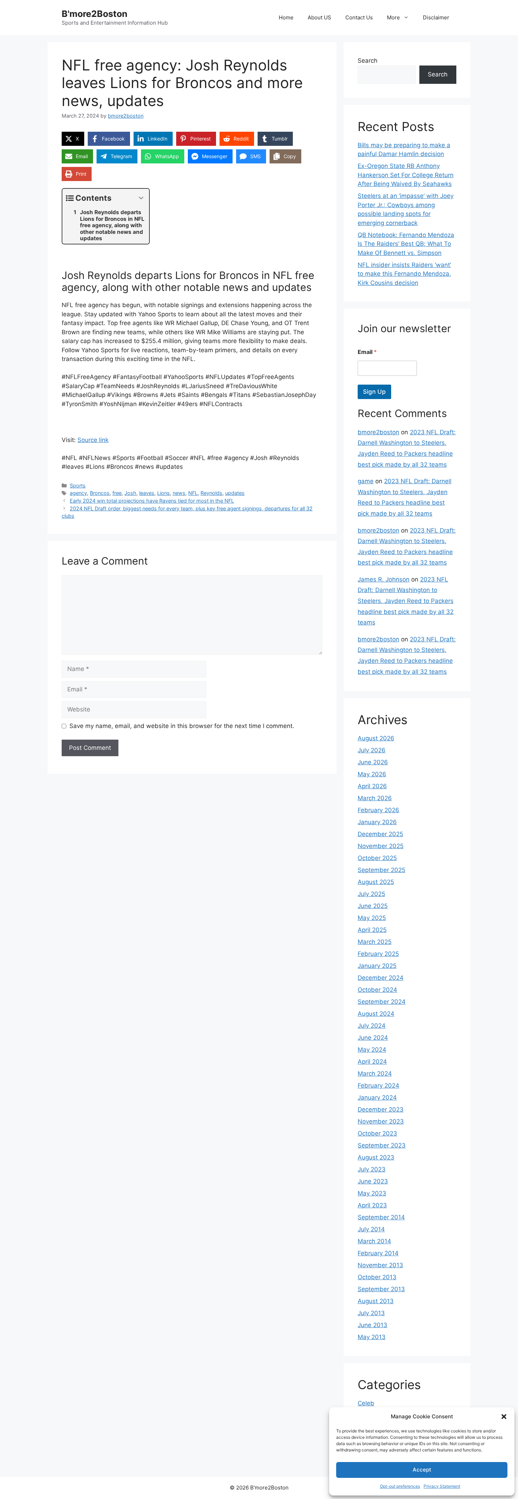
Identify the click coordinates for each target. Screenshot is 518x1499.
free (117, 493)
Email (367, 352)
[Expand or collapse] (141, 198)
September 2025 (381, 869)
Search (367, 60)
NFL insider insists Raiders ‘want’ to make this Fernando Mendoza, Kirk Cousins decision (404, 273)
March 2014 (374, 1241)
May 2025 (372, 917)
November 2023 (381, 1121)
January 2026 (377, 822)
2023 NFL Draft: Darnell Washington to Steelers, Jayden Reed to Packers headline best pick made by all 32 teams (406, 601)
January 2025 (377, 965)
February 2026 (378, 810)
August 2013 (376, 1301)
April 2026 (372, 786)
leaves (146, 493)
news (179, 493)
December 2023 (380, 1109)
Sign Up (374, 391)
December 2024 (380, 977)
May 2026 (372, 774)
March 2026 (375, 798)
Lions (163, 493)
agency (78, 493)
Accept (422, 1469)
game (366, 481)
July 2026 (372, 750)
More (393, 17)
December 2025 (380, 834)
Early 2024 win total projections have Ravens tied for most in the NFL (152, 501)
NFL (193, 493)
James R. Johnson (383, 579)
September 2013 (381, 1289)
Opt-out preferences (400, 1486)
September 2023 (382, 1145)
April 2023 (372, 1205)
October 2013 (377, 1277)
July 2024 (372, 1025)
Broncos (100, 493)
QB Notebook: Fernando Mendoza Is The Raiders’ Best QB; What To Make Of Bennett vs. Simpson (406, 243)
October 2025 (377, 858)
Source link (93, 439)
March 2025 (374, 941)
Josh (130, 493)
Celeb (366, 1403)
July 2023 (372, 1169)
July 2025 (371, 893)
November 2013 (380, 1265)
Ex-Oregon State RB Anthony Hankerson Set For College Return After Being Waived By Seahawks (406, 174)
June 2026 (373, 762)
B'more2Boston (95, 13)
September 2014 (381, 1217)
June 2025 (373, 905)
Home (286, 17)
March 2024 (375, 1073)
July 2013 (371, 1313)
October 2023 (377, 1133)
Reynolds (211, 493)
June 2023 (373, 1181)
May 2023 (372, 1193)
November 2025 (380, 846)
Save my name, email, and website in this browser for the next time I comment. (181, 725)
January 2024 (377, 1097)
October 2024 (377, 989)
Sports (78, 486)
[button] (503, 1416)
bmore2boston (378, 432)
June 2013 (372, 1325)
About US (319, 17)
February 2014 (378, 1253)
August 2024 (376, 1013)
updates (235, 493)
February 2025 (378, 953)
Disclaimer (436, 17)
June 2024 (373, 1037)
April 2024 (372, 1061)
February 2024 (378, 1085)
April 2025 (372, 929)
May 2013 (372, 1337)
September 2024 (382, 1001)
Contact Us (359, 17)
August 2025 (376, 881)
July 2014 (371, 1229)
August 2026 (376, 738)
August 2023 (376, 1157)
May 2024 (372, 1049)
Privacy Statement (442, 1486)
